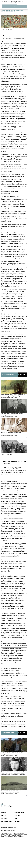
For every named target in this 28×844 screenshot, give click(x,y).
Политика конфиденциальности (8, 830)
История (3, 812)
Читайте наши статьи (13, 374)
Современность (19, 812)
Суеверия (17, 815)
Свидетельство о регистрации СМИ (8, 827)
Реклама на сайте (6, 821)
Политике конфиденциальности (9, 4)
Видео (16, 818)
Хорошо (15, 6)
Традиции (4, 818)
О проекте (17, 821)
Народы (3, 815)
